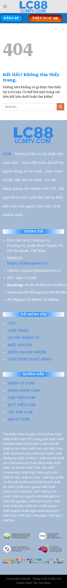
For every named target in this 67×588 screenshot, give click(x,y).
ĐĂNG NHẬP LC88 (23, 390)
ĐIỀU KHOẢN (20, 345)
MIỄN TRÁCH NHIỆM (27, 352)
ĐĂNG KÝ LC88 (21, 383)
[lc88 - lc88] (33, 6)
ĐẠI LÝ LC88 (18, 419)
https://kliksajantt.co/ (27, 263)
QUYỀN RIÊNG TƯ (24, 338)
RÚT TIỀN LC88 (21, 405)
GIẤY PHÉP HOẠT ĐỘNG (30, 359)
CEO (11, 323)
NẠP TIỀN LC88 (21, 398)
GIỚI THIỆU (19, 330)
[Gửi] (60, 106)
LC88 (7, 154)
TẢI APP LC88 (20, 412)
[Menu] (5, 6)
